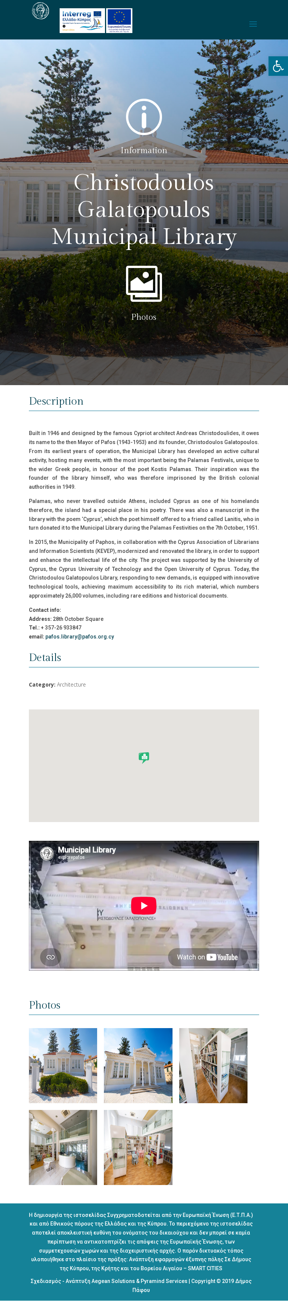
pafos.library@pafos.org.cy (79, 637)
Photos (143, 317)
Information (144, 150)
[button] (278, 66)
